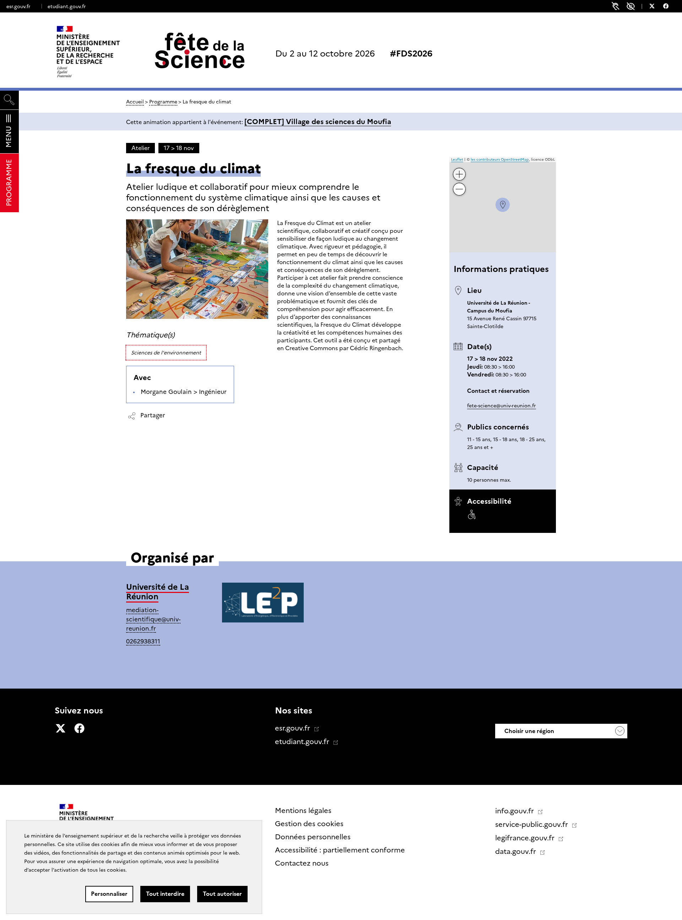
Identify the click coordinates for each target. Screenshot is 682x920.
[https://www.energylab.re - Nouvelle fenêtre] (263, 604)
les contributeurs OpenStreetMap (500, 159)
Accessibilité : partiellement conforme (340, 850)
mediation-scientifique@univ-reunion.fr (153, 619)
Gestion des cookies (309, 823)
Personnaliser (109, 893)
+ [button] (460, 169)
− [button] (460, 183)
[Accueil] (103, 51)
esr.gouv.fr (18, 6)
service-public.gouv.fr (532, 824)
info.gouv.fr (515, 811)
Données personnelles (313, 837)
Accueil (135, 101)
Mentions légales (303, 810)
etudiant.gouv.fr (67, 6)
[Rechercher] (9, 100)
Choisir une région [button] (528, 731)
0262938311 (143, 641)
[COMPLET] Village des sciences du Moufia (317, 121)
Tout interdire (165, 893)
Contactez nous (302, 863)
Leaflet (457, 159)
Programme (163, 101)
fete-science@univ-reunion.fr (501, 405)
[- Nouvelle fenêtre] (655, 7)
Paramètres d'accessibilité (630, 6)
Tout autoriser (222, 893)
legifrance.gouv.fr (525, 838)
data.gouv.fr (516, 851)
